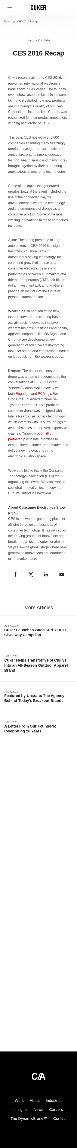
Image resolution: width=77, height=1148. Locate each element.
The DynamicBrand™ (28, 1118)
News (7, 21)
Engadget (23, 393)
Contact (60, 1118)
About (35, 1100)
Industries (54, 1100)
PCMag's (45, 393)
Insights (21, 1109)
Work (19, 1100)
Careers (56, 1109)
